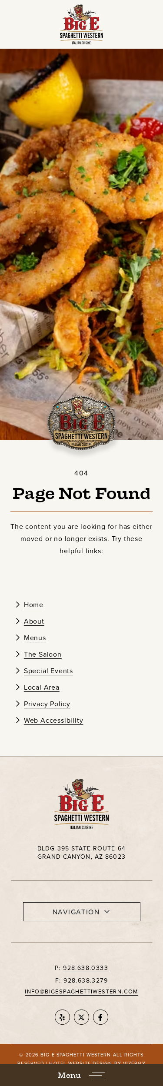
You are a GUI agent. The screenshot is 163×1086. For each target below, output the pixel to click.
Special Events (48, 670)
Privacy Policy (47, 703)
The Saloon (43, 654)
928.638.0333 (85, 967)
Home (33, 604)
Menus (35, 637)
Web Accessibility (53, 720)
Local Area (42, 687)
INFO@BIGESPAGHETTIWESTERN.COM (81, 991)
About (34, 621)
